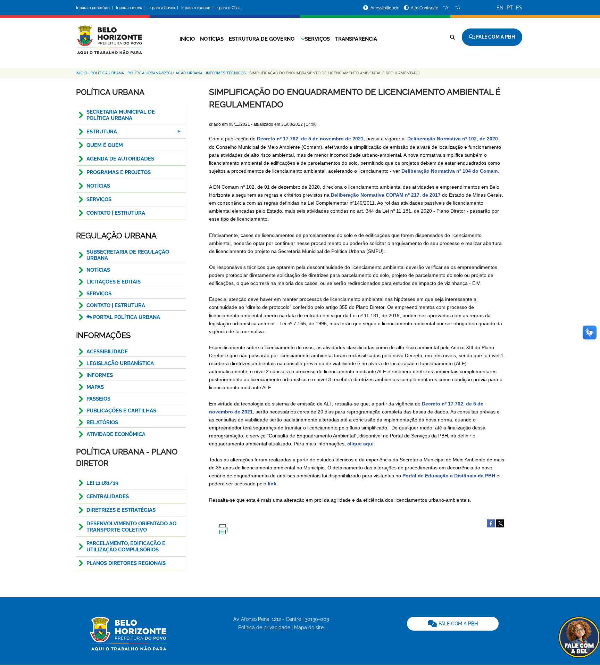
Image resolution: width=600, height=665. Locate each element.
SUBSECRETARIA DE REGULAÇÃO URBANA (127, 255)
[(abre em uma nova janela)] (500, 523)
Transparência (356, 39)
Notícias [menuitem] (98, 186)
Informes (99, 375)
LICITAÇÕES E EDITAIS (113, 282)
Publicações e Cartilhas (121, 411)
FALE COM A (457, 623)
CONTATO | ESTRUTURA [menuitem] (115, 213)
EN (500, 7)
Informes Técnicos (226, 73)
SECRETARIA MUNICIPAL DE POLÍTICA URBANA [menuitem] (120, 115)
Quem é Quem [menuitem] (104, 145)
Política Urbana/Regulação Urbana (164, 73)
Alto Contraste (424, 8)
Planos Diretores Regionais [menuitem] (126, 563)
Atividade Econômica (115, 434)
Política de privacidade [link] (264, 627)
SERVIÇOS (98, 293)
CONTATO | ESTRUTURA (115, 305)
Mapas (95, 387)
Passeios (98, 399)
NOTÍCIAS (98, 270)
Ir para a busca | (164, 8)
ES (519, 7)
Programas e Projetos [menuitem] (118, 172)
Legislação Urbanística (120, 363)
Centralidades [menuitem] (107, 496)
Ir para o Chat (228, 8)
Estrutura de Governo (261, 39)
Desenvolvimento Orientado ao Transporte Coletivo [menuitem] (131, 526)
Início (187, 39)
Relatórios (102, 422)
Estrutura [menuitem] (96, 134)
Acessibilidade (385, 8)
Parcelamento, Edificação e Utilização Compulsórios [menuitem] (125, 546)
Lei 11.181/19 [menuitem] (102, 483)
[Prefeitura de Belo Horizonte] (109, 35)
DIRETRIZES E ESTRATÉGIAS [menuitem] (121, 510)
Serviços (317, 39)
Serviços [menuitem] (98, 199)
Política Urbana (107, 73)
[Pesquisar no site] (452, 37)
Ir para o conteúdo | (95, 8)
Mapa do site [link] (309, 627)
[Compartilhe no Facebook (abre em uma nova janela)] (491, 523)
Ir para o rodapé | (198, 8)
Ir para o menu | (131, 8)
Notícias (212, 39)
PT (510, 7)
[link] (453, 624)
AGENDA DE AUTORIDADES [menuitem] (120, 159)
